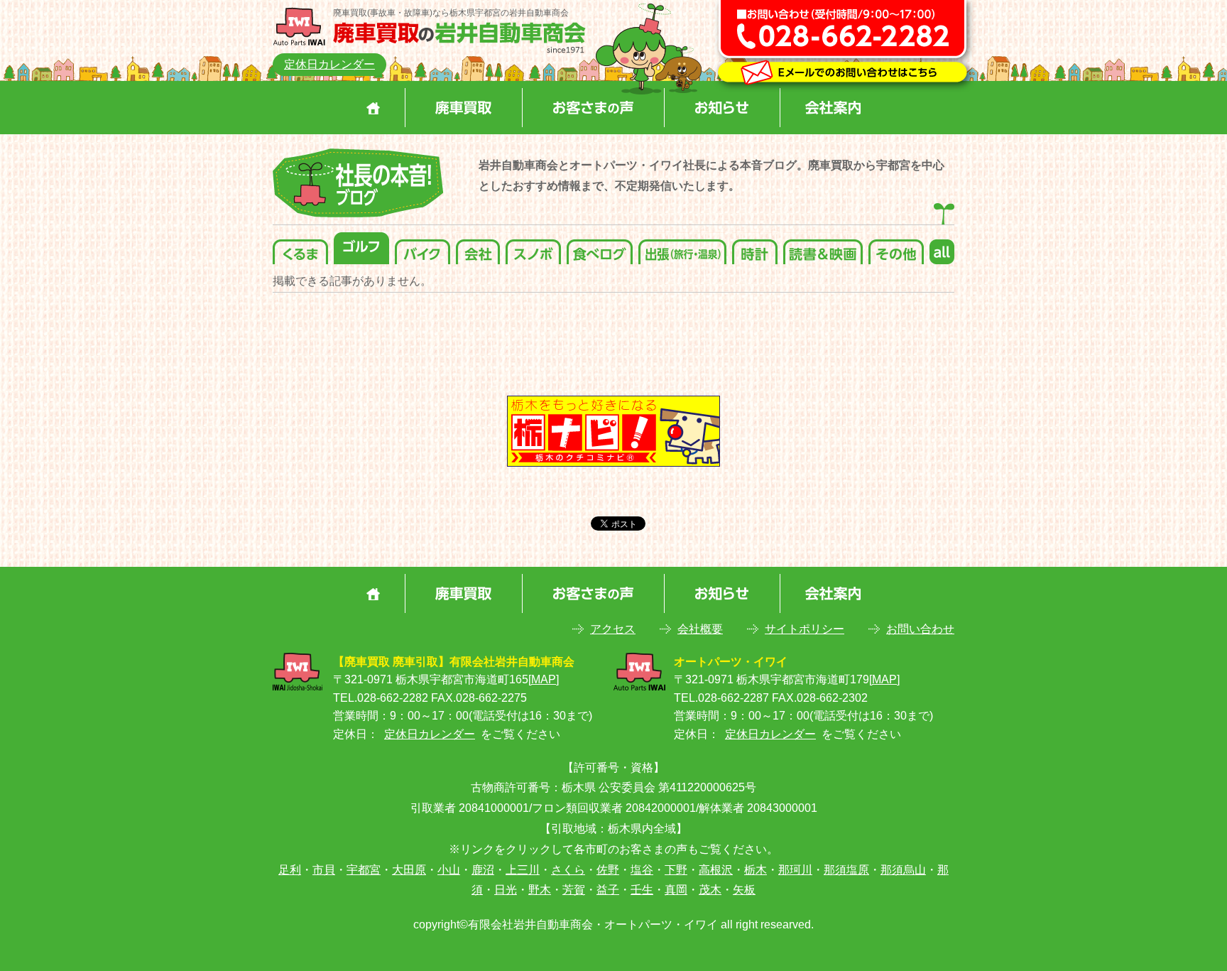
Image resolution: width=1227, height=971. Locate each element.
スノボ (533, 248)
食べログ (600, 248)
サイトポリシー (804, 629)
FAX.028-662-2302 (820, 698)
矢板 (744, 890)
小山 (448, 870)
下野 (676, 870)
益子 (607, 890)
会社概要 (700, 629)
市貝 (323, 870)
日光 (505, 890)
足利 (289, 870)
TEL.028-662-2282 (380, 698)
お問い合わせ (920, 629)
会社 (478, 248)
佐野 (607, 870)
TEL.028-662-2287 (721, 698)
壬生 (642, 890)
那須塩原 (846, 870)
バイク (422, 248)
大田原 (409, 870)
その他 (896, 248)
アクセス (613, 629)
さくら (568, 870)
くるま (300, 248)
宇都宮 (364, 870)
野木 (539, 890)
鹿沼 (482, 870)
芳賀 (573, 890)
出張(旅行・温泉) (682, 248)
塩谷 (642, 870)
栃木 (755, 870)
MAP (543, 679)
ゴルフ (361, 248)
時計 (755, 248)
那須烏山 (903, 870)
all (941, 248)
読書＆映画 (823, 248)
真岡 (676, 890)
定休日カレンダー (329, 64)
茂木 (710, 890)
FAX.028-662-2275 (479, 698)
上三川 (523, 870)
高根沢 (716, 870)
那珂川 (795, 870)
